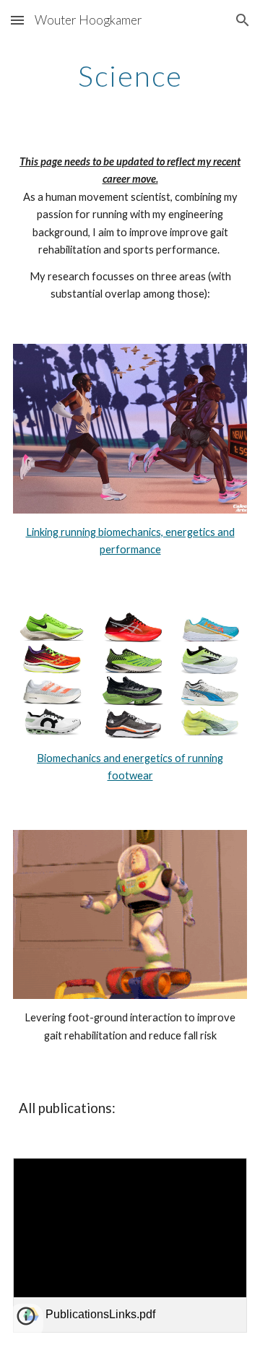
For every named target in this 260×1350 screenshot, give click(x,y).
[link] (130, 1245)
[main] (130, 76)
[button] (17, 20)
